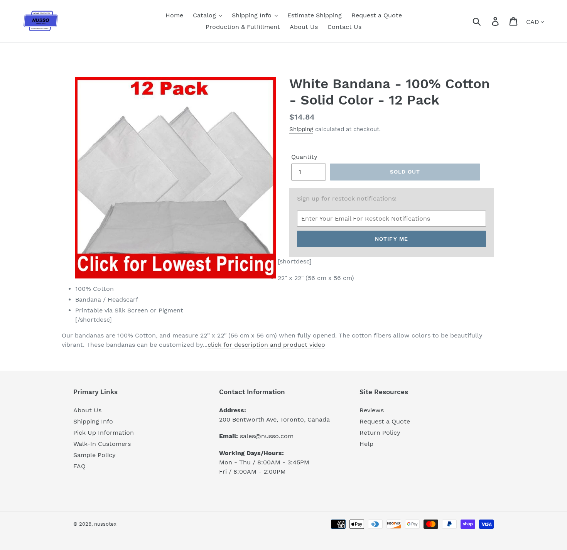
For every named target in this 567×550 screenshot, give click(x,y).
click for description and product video (266, 344)
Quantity (304, 156)
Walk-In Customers (102, 443)
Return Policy (379, 432)
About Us (87, 410)
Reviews (371, 410)
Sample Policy (94, 455)
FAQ (79, 466)
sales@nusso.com (267, 436)
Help (366, 443)
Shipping (301, 129)
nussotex (105, 524)
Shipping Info (93, 421)
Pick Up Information (103, 432)
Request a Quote (384, 421)
